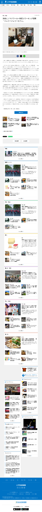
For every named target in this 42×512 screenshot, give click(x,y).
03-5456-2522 (16, 76)
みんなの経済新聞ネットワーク (21, 502)
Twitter (31, 2)
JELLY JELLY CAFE (8, 131)
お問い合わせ (27, 506)
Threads (36, 2)
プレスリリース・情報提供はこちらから (26, 492)
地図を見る (21, 112)
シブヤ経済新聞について (14, 492)
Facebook (29, 2)
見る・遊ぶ (13, 5)
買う (18, 5)
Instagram (34, 2)
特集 (34, 5)
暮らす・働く (23, 5)
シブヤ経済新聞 (10, 2)
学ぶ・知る (30, 5)
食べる (8, 5)
